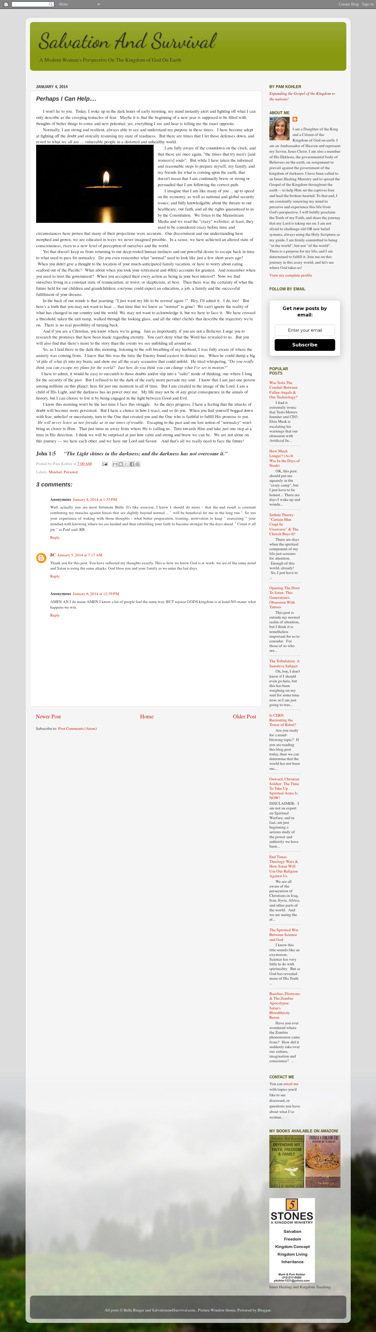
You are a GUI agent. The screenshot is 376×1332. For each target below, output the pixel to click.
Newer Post (48, 716)
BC (53, 555)
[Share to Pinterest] (137, 464)
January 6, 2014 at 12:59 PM (96, 593)
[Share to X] (126, 464)
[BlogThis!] (121, 464)
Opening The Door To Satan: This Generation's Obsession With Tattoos (284, 597)
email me (290, 1083)
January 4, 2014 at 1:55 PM (95, 499)
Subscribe (305, 345)
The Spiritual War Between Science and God (283, 934)
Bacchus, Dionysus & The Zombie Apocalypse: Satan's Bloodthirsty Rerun (284, 1005)
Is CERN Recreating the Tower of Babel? (282, 720)
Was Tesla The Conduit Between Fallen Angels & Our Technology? (283, 390)
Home (147, 716)
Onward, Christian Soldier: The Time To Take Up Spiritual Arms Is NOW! (284, 788)
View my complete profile (290, 275)
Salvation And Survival (127, 40)
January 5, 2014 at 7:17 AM (80, 555)
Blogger (264, 1310)
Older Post (244, 716)
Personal (71, 471)
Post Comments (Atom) (77, 728)
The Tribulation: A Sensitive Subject (284, 663)
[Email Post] (104, 463)
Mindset (55, 471)
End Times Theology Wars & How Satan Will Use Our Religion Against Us (283, 866)
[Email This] (115, 464)
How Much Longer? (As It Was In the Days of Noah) (284, 458)
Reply (55, 537)
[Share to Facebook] (132, 464)
